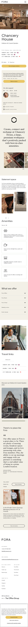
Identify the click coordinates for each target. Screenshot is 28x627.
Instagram (4, 583)
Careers (3, 569)
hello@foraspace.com (6, 551)
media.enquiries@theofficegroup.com (10, 559)
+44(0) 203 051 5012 (12, 78)
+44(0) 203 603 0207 (14, 96)
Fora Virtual (4, 302)
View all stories (18, 484)
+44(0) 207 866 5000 (6, 548)
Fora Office (4, 293)
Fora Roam (4, 297)
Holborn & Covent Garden (10, 43)
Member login (4, 572)
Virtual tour (12, 62)
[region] (14, 615)
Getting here (7, 359)
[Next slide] (8, 218)
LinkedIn (3, 580)
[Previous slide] (3, 218)
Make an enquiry (14, 81)
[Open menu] (25, 2)
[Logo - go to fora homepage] (5, 2)
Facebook (4, 588)
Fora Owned (16, 569)
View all (3, 225)
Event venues (5, 312)
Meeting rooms (5, 307)
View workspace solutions (14, 66)
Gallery (4, 62)
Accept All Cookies (14, 617)
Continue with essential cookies (14, 623)
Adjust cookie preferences (14, 620)
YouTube (3, 585)
